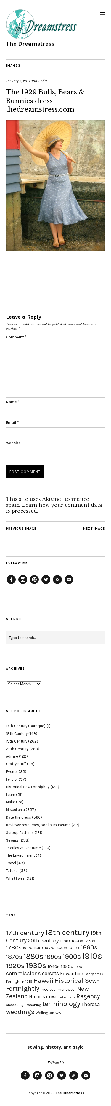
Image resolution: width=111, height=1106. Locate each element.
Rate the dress (18, 817)
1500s (65, 941)
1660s (77, 941)
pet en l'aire (67, 997)
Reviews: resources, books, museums (38, 825)
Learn (10, 794)
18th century (67, 932)
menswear (67, 989)
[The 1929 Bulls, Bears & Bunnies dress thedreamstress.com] (55, 250)
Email (12, 422)
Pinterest (34, 583)
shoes (11, 1005)
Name (12, 402)
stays (21, 1005)
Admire (12, 756)
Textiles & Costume (23, 848)
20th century (43, 940)
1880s (33, 956)
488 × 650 (39, 81)
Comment (16, 337)
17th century (25, 933)
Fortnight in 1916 (19, 982)
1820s (50, 948)
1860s (89, 947)
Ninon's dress (43, 996)
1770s (89, 941)
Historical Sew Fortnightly (27, 787)
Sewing (12, 840)
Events (12, 771)
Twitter (45, 583)
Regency (88, 996)
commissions (23, 973)
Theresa (90, 1004)
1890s (53, 956)
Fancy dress (93, 974)
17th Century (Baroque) (26, 726)
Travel (11, 863)
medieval (49, 989)
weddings (20, 1012)
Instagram (22, 583)
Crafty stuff (16, 764)
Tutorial (12, 870)
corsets (50, 973)
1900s (71, 956)
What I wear (16, 878)
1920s (15, 966)
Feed (57, 583)
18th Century (17, 733)
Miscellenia (15, 809)
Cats (78, 967)
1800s (28, 948)
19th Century (16, 741)
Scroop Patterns (20, 832)
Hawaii (43, 981)
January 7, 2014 (18, 81)
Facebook (11, 583)
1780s (14, 947)
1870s (14, 956)
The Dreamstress (30, 43)
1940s (53, 966)
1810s (39, 948)
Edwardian (71, 973)
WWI (58, 1013)
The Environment (20, 855)
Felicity (12, 779)
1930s (36, 965)
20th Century (17, 749)
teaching (34, 1005)
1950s (67, 966)
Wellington (45, 1012)
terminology (61, 1004)
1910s (92, 956)
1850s (74, 948)
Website (13, 443)
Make (10, 802)
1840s (61, 948)
